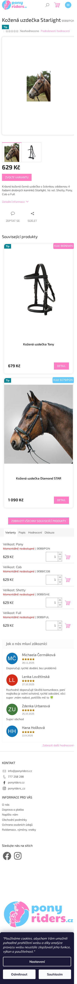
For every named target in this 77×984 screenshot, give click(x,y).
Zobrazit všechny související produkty (38, 521)
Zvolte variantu (16, 177)
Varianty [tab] (10, 532)
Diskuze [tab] (49, 532)
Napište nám (10, 814)
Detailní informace (13, 202)
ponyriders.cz (16, 782)
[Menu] (68, 5)
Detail (61, 366)
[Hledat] (47, 5)
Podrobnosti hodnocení (55, 31)
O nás (5, 804)
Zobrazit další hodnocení (57, 745)
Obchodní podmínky (14, 820)
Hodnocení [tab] (35, 532)
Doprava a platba (13, 809)
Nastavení (37, 962)
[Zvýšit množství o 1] (60, 554)
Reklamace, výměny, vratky (19, 829)
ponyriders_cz (16, 788)
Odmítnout (19, 974)
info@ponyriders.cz (20, 771)
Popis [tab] (22, 532)
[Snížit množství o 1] (60, 559)
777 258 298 (16, 776)
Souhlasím (55, 974)
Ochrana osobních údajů (17, 824)
